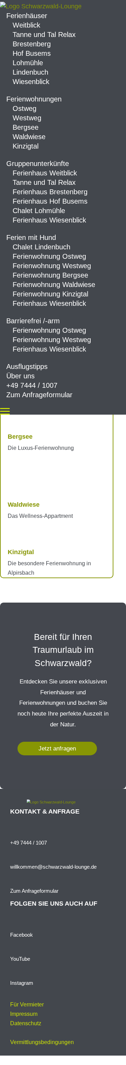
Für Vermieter (27, 1004)
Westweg (27, 118)
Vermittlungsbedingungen (42, 1042)
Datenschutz (25, 1023)
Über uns (20, 376)
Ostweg (24, 108)
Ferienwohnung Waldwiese (54, 284)
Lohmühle (28, 63)
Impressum (23, 1014)
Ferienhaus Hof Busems (50, 201)
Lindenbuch (30, 72)
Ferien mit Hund (31, 237)
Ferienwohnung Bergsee (50, 275)
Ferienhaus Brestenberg (50, 192)
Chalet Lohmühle (39, 210)
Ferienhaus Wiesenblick (49, 220)
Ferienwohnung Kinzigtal (50, 294)
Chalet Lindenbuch (41, 247)
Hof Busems (32, 53)
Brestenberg (32, 44)
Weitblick (26, 25)
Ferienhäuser (26, 16)
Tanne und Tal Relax (44, 34)
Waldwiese (29, 137)
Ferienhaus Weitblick (45, 173)
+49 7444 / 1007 (31, 385)
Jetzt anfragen (57, 748)
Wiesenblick (31, 81)
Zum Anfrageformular (39, 395)
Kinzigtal (25, 146)
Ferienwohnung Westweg (52, 266)
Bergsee (25, 127)
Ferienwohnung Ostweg (49, 256)
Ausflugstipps (27, 366)
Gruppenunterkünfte (37, 163)
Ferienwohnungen (34, 99)
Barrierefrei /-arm (33, 321)
